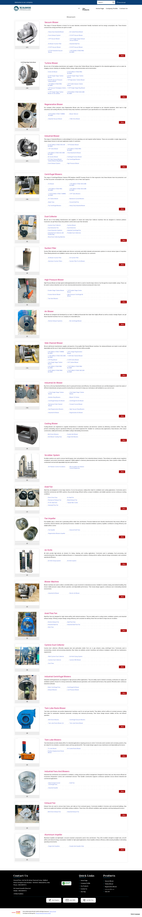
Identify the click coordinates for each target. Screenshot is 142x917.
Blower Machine (52, 582)
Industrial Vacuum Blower (55, 119)
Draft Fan (72, 783)
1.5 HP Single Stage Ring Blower (76, 88)
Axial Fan (49, 487)
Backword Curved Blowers (77, 198)
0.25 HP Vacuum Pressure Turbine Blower (55, 80)
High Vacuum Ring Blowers (77, 409)
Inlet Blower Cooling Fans (55, 437)
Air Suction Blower (53, 157)
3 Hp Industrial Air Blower (74, 153)
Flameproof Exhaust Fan (54, 500)
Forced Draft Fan (74, 202)
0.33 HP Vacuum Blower (76, 35)
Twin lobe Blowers (53, 298)
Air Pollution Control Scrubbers (56, 466)
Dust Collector (51, 216)
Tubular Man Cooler (72, 502)
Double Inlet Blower (72, 434)
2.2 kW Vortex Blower (73, 360)
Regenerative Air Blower (76, 412)
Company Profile (112, 8)
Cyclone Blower (71, 225)
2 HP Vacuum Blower (54, 39)
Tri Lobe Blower (52, 748)
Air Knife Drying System (54, 560)
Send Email (121, 2)
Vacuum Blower (51, 22)
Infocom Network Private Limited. (43, 913)
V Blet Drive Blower (75, 119)
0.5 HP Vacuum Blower (54, 47)
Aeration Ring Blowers (54, 397)
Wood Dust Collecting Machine (56, 237)
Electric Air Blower (75, 593)
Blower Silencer (74, 114)
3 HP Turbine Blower (72, 362)
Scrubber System (52, 455)
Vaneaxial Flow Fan (53, 505)
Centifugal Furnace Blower (74, 157)
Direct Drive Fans (52, 497)
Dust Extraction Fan (53, 228)
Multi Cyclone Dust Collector (56, 656)
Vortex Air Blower (52, 72)
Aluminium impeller (53, 834)
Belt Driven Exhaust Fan (54, 811)
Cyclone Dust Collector (54, 225)
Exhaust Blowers (52, 690)
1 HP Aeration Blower (73, 144)
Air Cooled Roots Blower (76, 32)
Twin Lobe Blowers (53, 740)
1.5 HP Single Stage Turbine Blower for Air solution (55, 92)
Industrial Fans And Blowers (57, 771)
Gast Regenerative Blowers (55, 409)
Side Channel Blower (54, 343)
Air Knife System (71, 560)
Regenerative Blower (54, 104)
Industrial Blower (52, 136)
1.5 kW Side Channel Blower (75, 356)
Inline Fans (51, 627)
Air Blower (49, 311)
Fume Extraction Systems (55, 230)
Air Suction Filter (74, 257)
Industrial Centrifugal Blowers (58, 676)
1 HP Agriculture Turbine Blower (76, 80)
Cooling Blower (51, 423)
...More (122, 55)
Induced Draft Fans (75, 530)
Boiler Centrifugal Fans (54, 687)
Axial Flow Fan (51, 613)
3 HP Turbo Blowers (75, 193)
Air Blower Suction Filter (54, 43)
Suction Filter (50, 248)
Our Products (86, 9)
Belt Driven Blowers (53, 434)
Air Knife (48, 550)
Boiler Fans (51, 202)
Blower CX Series (74, 397)
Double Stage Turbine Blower (56, 290)
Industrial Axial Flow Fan (73, 624)
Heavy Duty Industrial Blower (56, 32)
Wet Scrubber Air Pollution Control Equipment (77, 467)
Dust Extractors (71, 228)
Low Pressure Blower (73, 690)
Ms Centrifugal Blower (76, 321)
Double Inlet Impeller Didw (77, 846)
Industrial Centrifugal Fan (74, 230)
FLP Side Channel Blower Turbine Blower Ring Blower (55, 160)
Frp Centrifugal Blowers (73, 159)
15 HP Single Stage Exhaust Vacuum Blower (77, 39)
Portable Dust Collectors (74, 233)
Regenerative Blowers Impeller (56, 533)
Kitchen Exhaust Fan (53, 622)
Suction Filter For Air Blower (77, 261)
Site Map (83, 891)
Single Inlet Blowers (72, 437)
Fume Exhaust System (54, 35)
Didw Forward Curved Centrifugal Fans (54, 783)
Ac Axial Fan (70, 497)
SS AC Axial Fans (52, 502)
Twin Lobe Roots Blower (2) (56, 723)
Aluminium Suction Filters (55, 261)
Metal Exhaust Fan (72, 500)
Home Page (100, 8)
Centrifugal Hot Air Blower (77, 400)
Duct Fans (51, 663)
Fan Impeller (50, 518)
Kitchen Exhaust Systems (55, 321)
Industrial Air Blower (54, 383)
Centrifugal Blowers (53, 174)
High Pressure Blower (73, 163)
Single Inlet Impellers (54, 846)
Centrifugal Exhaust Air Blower (56, 400)
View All (107, 891)
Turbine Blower (51, 63)
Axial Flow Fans (71, 622)
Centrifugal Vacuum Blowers (77, 719)
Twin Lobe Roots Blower (55, 708)
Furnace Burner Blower (54, 294)
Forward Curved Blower (76, 404)
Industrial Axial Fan (75, 43)
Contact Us (123, 8)
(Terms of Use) (52, 911)
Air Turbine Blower (53, 198)
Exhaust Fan (50, 803)
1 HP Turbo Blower (53, 148)
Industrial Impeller (53, 788)
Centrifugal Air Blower (73, 687)
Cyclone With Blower (75, 660)
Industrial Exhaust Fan (73, 811)
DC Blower (51, 184)
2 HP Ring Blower (52, 360)
